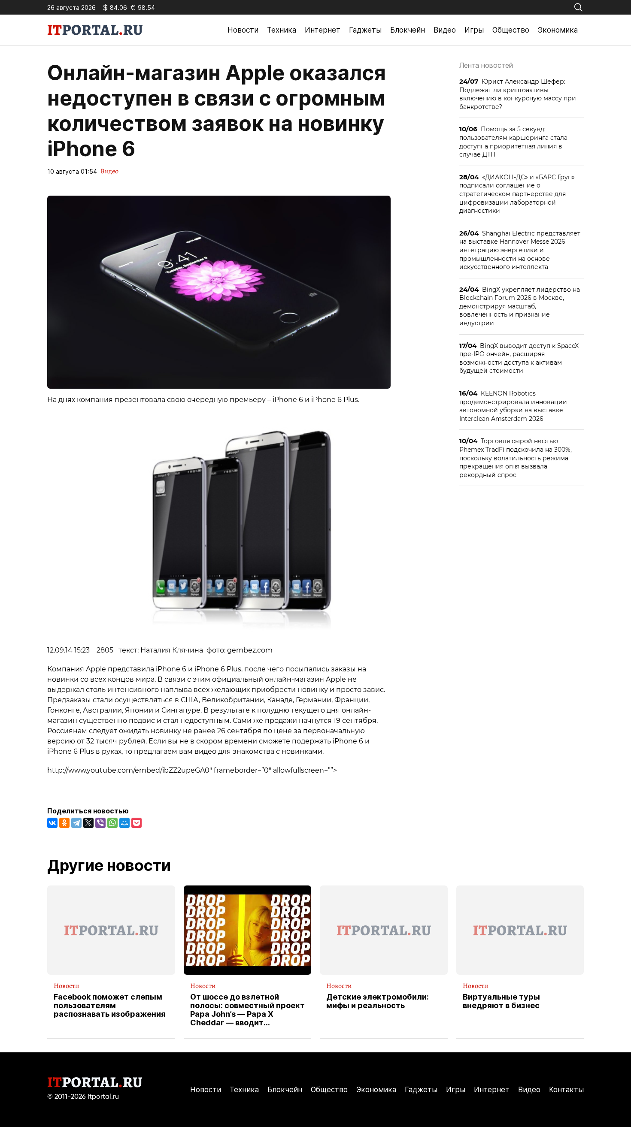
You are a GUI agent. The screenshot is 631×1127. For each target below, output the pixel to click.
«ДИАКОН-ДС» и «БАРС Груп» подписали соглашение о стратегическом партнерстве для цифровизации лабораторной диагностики (517, 194)
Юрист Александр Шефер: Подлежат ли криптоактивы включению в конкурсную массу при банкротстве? (517, 94)
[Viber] (100, 823)
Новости (243, 30)
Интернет (322, 30)
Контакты (566, 1089)
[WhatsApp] (112, 823)
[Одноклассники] (64, 823)
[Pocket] (136, 823)
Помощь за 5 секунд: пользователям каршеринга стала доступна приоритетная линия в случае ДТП (513, 141)
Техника (281, 30)
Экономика (558, 30)
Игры (474, 30)
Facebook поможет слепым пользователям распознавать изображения (110, 1005)
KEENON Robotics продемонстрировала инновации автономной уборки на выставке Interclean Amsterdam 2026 (513, 406)
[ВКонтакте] (52, 823)
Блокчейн (407, 30)
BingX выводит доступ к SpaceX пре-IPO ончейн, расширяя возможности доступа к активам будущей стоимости (519, 358)
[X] (88, 823)
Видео (445, 30)
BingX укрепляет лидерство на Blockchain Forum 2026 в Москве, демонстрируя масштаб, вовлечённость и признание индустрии (519, 306)
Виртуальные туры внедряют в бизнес (501, 1001)
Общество (510, 30)
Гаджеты (365, 30)
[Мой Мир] (124, 823)
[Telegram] (76, 823)
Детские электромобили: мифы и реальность (377, 1001)
